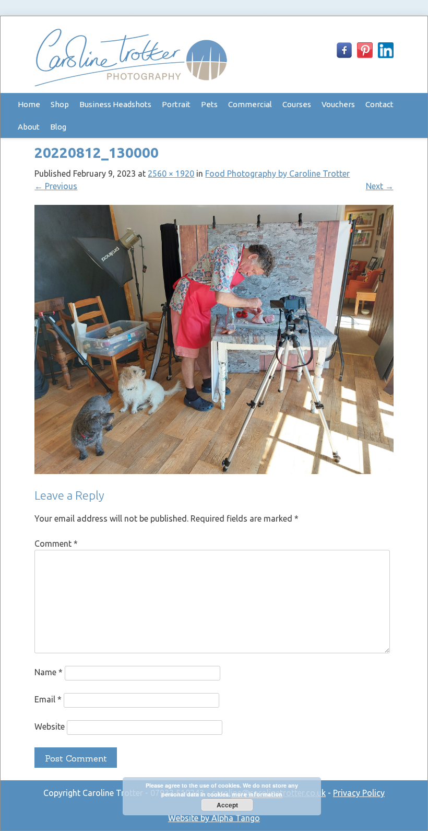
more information (257, 794)
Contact (379, 104)
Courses (296, 104)
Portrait (176, 104)
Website (49, 727)
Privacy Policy (359, 793)
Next (380, 186)
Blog (58, 126)
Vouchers (338, 104)
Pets (209, 104)
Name (48, 672)
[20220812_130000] (213, 471)
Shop (60, 104)
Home (29, 104)
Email (48, 700)
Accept (227, 805)
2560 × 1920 (171, 173)
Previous (55, 186)
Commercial (250, 104)
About (29, 126)
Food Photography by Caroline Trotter (277, 173)
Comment (56, 543)
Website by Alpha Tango (214, 818)
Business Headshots (115, 104)
